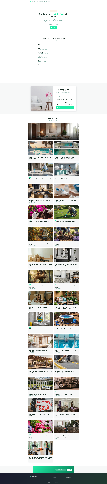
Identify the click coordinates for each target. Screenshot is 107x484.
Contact (67, 478)
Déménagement (48, 3)
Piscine (65, 3)
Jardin (59, 3)
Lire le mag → (59, 107)
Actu (41, 3)
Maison (62, 3)
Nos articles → (53, 27)
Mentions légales (68, 477)
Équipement (52, 3)
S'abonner (69, 469)
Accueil (39, 3)
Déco (44, 3)
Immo (56, 3)
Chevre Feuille (34, 476)
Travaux (68, 3)
